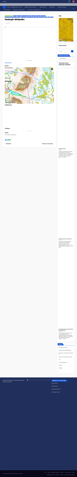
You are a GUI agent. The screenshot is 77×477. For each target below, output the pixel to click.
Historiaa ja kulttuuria (19, 9)
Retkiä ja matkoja (62, 7)
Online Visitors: (54, 383)
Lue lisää (64, 157)
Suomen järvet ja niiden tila (65, 238)
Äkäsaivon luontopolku (47, 143)
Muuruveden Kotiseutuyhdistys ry (65, 350)
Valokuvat (52, 7)
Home (46, 472)
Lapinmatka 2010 (8, 62)
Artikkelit (49, 472)
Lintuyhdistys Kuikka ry (63, 347)
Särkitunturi (8, 143)
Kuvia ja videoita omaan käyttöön (69, 474)
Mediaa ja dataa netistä (31, 7)
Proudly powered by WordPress (7, 473)
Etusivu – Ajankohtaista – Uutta (14, 7)
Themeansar (21, 473)
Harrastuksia (43, 7)
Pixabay (60, 365)
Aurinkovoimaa (62, 148)
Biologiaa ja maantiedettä (34, 9)
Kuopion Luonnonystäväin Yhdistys (65, 356)
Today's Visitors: (54, 386)
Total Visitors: (54, 392)
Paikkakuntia (7, 9)
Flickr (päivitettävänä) (63, 362)
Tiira (59, 359)
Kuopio (73, 472)
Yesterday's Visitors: (55, 389)
